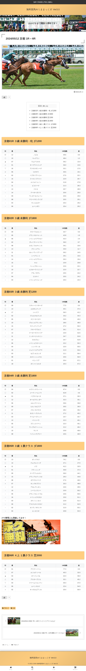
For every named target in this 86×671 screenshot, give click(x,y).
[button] (79, 365)
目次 (40, 106)
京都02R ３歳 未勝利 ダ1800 (42, 114)
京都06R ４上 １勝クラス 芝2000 (43, 127)
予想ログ (6, 608)
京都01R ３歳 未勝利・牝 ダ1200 (43, 111)
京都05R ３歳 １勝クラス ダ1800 (43, 124)
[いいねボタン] (4, 97)
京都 (13, 608)
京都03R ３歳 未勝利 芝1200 (42, 117)
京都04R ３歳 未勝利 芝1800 (42, 121)
